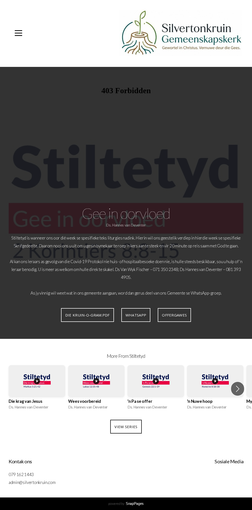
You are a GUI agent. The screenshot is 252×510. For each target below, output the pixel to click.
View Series (125, 426)
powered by (126, 503)
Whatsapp (136, 315)
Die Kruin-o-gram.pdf (87, 315)
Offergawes (174, 315)
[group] (37, 388)
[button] (237, 388)
